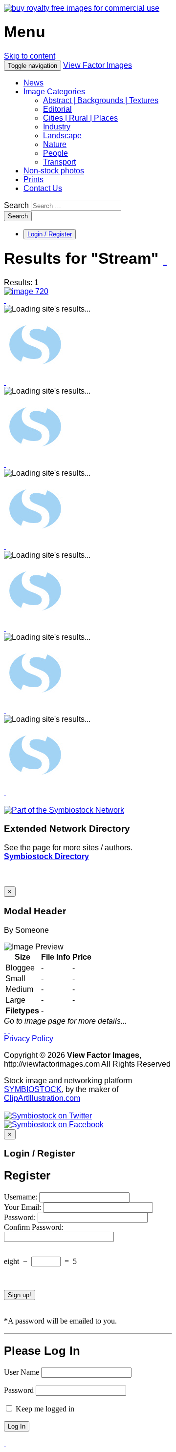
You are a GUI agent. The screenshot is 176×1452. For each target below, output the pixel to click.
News (33, 83)
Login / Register (49, 234)
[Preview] (5, 300)
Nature (54, 144)
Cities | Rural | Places (80, 118)
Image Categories (54, 91)
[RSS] (165, 259)
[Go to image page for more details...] (5, 1030)
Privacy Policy (28, 1038)
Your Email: (23, 1207)
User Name (21, 1372)
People (55, 153)
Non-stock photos (53, 171)
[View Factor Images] (81, 8)
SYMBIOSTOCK (33, 1089)
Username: (21, 1197)
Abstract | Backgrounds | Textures (100, 100)
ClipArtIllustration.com (42, 1098)
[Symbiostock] (35, 373)
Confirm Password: (34, 1227)
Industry (56, 127)
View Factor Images (97, 65)
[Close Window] (9, 1030)
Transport (59, 162)
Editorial (57, 109)
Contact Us (42, 188)
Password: (21, 1217)
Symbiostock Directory (46, 856)
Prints (33, 179)
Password (19, 1390)
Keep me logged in (44, 1409)
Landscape (62, 135)
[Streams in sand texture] (26, 291)
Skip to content (29, 56)
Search (16, 205)
